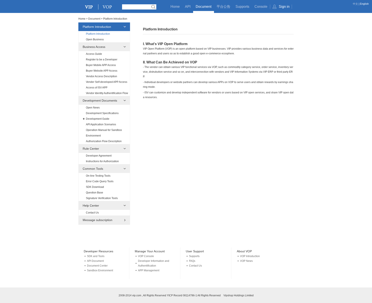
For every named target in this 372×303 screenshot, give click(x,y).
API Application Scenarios (101, 124)
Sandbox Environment (100, 270)
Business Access (94, 47)
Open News (93, 107)
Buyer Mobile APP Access (101, 65)
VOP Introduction (250, 256)
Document (203, 6)
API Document (95, 260)
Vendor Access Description (101, 76)
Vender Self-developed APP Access (106, 81)
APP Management (148, 270)
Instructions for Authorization (102, 161)
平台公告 (223, 6)
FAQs (192, 260)
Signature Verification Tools (102, 198)
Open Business (95, 39)
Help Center (91, 205)
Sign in (284, 6)
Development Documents (100, 100)
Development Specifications (102, 113)
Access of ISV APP (96, 87)
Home (175, 6)
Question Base (94, 192)
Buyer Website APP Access (101, 70)
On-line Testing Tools (98, 175)
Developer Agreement (99, 155)
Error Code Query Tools (99, 181)
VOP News (246, 260)
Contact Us (92, 212)
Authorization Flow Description (104, 141)
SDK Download (95, 186)
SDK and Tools (95, 256)
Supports (242, 6)
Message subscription (97, 220)
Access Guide (94, 53)
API (188, 6)
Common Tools (93, 168)
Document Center (97, 265)
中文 (355, 3)
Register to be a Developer (101, 59)
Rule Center (91, 148)
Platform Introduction (97, 26)
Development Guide (97, 118)
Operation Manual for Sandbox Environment (104, 133)
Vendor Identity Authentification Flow (107, 93)
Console (260, 6)
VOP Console (146, 256)
